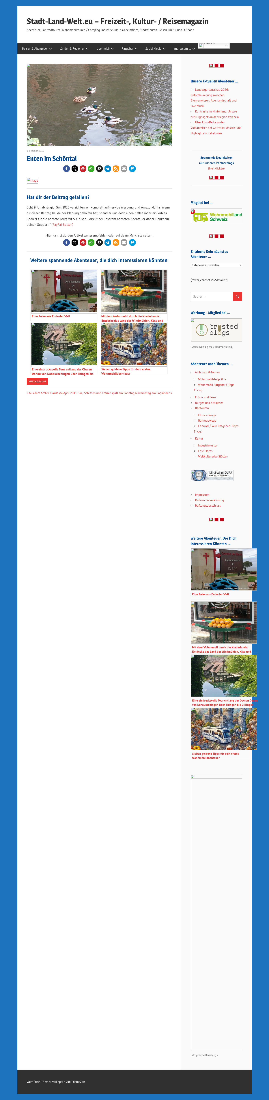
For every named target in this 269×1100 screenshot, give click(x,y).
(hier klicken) (216, 163)
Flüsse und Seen (205, 397)
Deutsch (209, 44)
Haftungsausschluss (208, 505)
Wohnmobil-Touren (207, 372)
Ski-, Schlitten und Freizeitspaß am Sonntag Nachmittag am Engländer (124, 393)
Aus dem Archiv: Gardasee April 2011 (53, 393)
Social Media (153, 48)
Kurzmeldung (37, 381)
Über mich (103, 48)
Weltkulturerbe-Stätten (213, 456)
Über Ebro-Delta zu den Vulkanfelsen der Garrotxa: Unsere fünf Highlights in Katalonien (216, 127)
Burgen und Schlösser (209, 403)
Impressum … (182, 48)
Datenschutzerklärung (209, 500)
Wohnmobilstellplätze (212, 379)
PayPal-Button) (63, 225)
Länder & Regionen (72, 48)
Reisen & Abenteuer (35, 48)
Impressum (202, 495)
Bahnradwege (207, 420)
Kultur (199, 438)
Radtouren (202, 408)
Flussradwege (207, 415)
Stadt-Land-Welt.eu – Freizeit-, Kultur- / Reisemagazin (118, 21)
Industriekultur (207, 445)
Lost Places (205, 451)
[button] (66, 168)
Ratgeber (127, 48)
